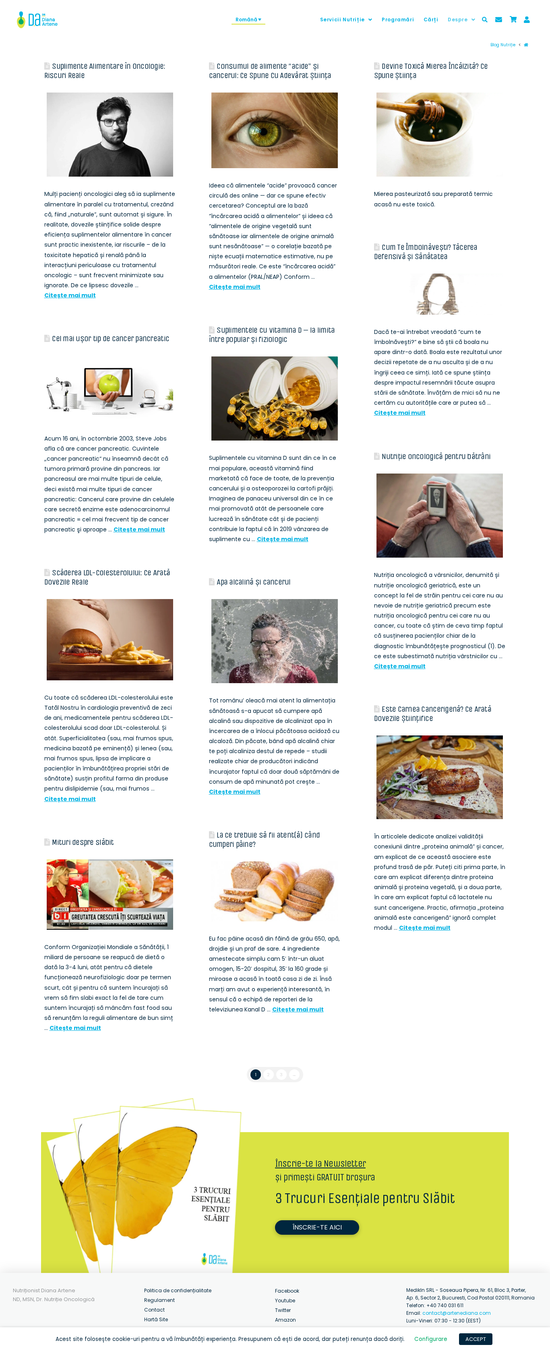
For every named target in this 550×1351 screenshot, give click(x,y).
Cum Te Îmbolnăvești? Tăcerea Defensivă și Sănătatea (426, 252)
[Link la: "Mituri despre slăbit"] (110, 894)
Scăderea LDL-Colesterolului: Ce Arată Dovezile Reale (107, 577)
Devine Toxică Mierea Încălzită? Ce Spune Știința (431, 70)
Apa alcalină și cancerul (253, 582)
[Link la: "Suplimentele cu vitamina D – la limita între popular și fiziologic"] (274, 398)
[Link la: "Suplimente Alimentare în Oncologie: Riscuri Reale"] (110, 135)
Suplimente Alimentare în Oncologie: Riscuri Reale (104, 70)
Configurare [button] (430, 1339)
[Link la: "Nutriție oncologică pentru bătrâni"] (439, 516)
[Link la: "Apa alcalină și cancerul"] (274, 641)
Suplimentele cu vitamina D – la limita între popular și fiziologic (272, 334)
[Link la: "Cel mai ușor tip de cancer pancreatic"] (110, 388)
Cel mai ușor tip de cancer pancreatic (110, 339)
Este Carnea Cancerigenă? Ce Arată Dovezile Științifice (432, 713)
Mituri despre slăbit (83, 842)
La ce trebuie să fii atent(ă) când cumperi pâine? (264, 839)
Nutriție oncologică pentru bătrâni (436, 456)
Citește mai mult (70, 295)
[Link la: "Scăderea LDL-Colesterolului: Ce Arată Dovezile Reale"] (110, 639)
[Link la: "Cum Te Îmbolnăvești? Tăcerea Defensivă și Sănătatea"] (439, 294)
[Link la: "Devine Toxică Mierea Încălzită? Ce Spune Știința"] (439, 135)
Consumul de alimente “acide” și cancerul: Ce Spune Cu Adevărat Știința (270, 70)
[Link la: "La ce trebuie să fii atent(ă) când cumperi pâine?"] (274, 891)
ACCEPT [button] (475, 1339)
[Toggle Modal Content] (485, 20)
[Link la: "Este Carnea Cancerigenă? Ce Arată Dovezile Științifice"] (439, 777)
